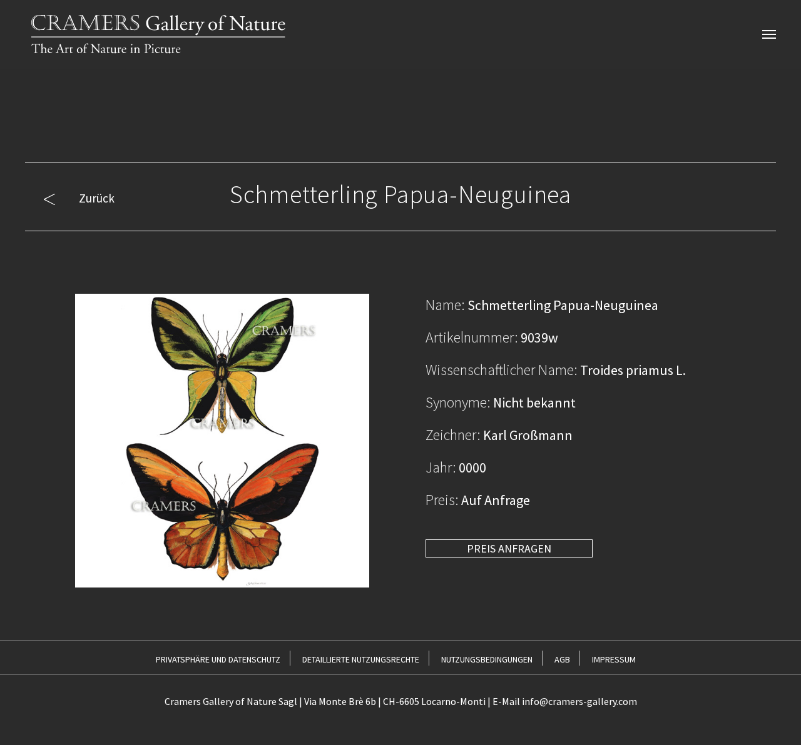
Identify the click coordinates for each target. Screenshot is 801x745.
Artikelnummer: (472, 337)
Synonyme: (458, 402)
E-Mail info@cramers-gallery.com (564, 701)
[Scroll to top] (770, 714)
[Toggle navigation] (769, 34)
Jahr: (441, 467)
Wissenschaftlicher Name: (502, 369)
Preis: (442, 499)
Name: (445, 304)
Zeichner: (453, 434)
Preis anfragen (509, 548)
